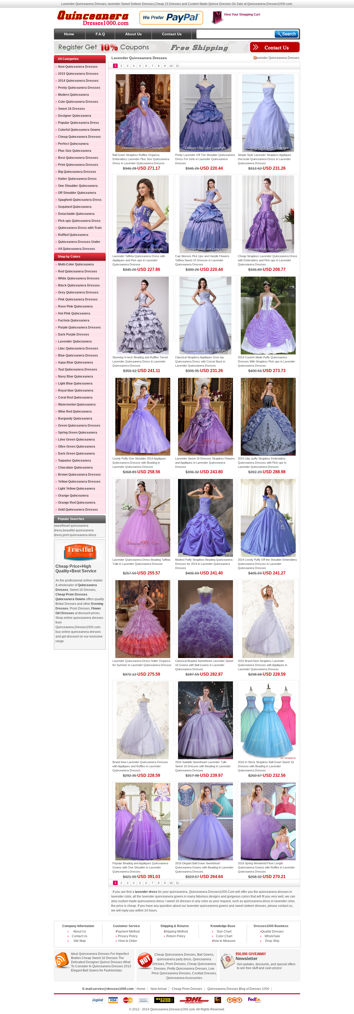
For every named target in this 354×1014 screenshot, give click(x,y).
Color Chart (224, 936)
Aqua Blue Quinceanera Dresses (73, 363)
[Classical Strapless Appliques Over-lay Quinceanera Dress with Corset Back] (205, 308)
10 (171, 65)
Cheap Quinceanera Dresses (79, 137)
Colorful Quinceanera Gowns (79, 130)
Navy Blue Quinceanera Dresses (73, 377)
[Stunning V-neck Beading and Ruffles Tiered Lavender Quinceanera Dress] (142, 308)
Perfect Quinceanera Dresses (71, 144)
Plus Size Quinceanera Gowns (72, 151)
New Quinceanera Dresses (78, 66)
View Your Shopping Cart (242, 14)
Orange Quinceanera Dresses (71, 496)
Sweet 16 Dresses (71, 109)
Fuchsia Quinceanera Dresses (71, 321)
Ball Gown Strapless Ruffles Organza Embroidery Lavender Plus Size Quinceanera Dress (140, 159)
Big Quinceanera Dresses (77, 172)
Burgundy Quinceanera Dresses (73, 419)
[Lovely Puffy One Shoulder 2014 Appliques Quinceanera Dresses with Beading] (142, 409)
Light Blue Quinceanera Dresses (73, 384)
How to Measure (224, 941)
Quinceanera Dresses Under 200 (77, 242)
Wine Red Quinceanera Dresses (73, 412)
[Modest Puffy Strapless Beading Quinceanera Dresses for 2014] (205, 511)
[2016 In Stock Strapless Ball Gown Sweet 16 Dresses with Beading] (268, 713)
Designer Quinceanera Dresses (72, 116)
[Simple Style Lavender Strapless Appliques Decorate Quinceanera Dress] (268, 106)
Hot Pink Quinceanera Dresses (72, 314)
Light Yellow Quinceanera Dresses (74, 489)
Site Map (79, 941)
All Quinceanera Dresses (76, 249)
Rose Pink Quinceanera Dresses (73, 307)
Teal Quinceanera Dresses (77, 369)
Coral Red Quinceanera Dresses (73, 398)
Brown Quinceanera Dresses (79, 474)
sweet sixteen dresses (250, 906)
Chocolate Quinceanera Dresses (73, 468)
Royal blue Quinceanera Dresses (73, 391)
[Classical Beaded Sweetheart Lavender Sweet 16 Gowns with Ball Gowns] (205, 612)
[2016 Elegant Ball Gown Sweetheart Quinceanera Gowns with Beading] (205, 814)
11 (177, 65)
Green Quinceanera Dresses (79, 425)
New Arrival (159, 989)
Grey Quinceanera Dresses (78, 292)
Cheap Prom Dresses (187, 989)
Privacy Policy (128, 936)
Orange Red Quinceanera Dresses (74, 503)
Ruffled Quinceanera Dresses (71, 235)
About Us (133, 34)
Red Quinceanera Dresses (77, 271)
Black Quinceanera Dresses (79, 285)
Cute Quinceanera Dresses (78, 102)
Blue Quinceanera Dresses (78, 355)
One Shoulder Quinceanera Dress (76, 186)
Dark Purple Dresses (73, 334)
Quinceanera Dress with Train (80, 228)
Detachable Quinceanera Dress (74, 214)
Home (69, 34)
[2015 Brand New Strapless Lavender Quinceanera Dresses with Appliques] (268, 612)
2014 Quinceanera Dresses (78, 81)
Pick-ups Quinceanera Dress (79, 221)
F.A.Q (100, 34)
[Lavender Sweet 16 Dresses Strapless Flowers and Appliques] (205, 409)
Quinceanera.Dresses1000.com (172, 1009)
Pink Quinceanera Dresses (78, 299)
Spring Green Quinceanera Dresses (75, 433)
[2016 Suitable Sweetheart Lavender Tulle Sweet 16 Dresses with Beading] (205, 713)
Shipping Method (176, 931)
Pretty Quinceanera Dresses (79, 88)
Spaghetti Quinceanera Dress (80, 200)
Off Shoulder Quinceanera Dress (75, 193)
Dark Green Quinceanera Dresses (74, 454)
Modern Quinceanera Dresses (71, 95)
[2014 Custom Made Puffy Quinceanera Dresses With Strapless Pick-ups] (268, 308)
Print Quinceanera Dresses (78, 165)
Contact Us (172, 34)
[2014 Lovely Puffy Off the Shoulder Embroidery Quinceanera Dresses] (268, 511)
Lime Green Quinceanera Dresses (74, 440)
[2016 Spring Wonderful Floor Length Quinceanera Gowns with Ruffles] (268, 814)
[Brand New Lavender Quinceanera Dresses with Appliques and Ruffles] (142, 713)
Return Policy (175, 936)
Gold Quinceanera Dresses (78, 509)
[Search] (286, 34)
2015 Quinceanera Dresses (78, 74)
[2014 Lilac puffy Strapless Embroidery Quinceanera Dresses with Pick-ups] (268, 409)
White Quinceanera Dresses (79, 278)
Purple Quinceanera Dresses (79, 327)
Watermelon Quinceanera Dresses (75, 405)
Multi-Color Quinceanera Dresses (74, 265)
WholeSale (272, 936)
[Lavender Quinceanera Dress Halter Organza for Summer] (142, 612)
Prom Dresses (176, 964)
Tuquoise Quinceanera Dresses (72, 461)
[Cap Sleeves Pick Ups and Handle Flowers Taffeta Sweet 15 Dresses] (205, 207)
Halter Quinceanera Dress (77, 179)
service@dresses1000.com (113, 989)
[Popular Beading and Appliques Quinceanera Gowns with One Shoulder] (142, 814)
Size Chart (224, 931)
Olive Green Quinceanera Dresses (74, 447)
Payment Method (128, 931)
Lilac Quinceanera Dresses (78, 348)
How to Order (127, 941)
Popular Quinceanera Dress (78, 123)
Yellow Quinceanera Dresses (79, 481)
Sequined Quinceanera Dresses (72, 207)
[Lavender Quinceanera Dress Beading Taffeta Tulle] (142, 511)
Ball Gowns (205, 954)
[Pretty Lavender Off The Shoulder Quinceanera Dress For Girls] (205, 106)
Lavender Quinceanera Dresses (73, 342)
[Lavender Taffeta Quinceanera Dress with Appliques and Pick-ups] (142, 207)
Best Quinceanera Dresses (78, 158)
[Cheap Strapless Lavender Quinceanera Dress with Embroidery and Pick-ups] (268, 207)
